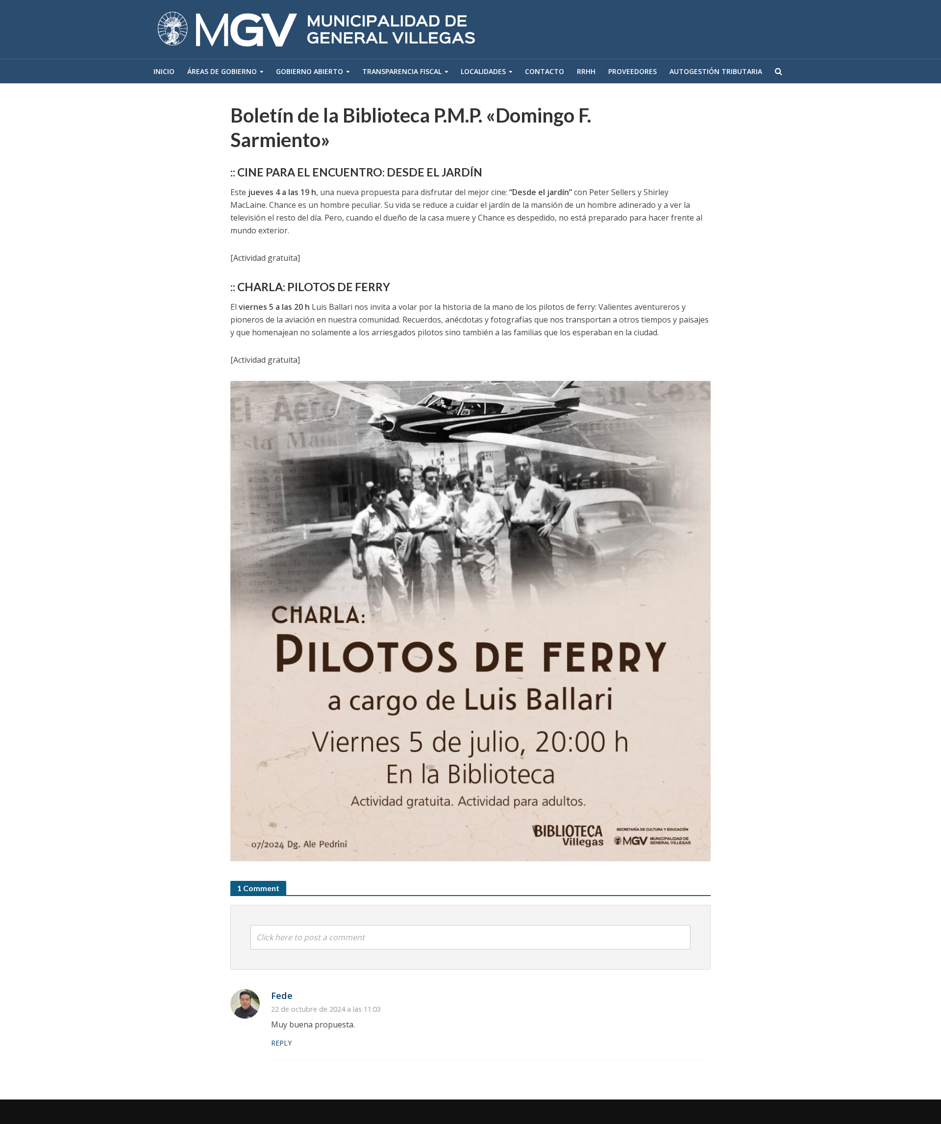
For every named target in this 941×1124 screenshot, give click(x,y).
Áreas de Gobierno (222, 71)
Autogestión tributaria (715, 71)
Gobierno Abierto (309, 71)
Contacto (544, 71)
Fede (282, 995)
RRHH (586, 71)
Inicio (163, 71)
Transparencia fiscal (402, 71)
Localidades (483, 71)
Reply (281, 1043)
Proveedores (632, 71)
